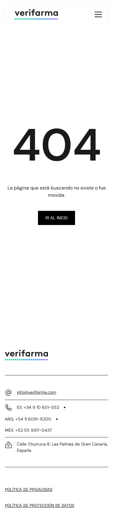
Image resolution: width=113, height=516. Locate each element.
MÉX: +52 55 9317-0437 (28, 430)
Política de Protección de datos (39, 505)
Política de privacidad (28, 489)
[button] (97, 14)
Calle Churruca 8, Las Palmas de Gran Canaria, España (62, 447)
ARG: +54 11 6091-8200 (28, 419)
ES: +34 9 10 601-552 (38, 407)
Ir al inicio (56, 217)
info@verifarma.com (36, 392)
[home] (36, 14)
